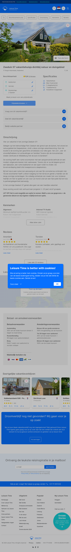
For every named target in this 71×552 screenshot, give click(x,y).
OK (57, 284)
